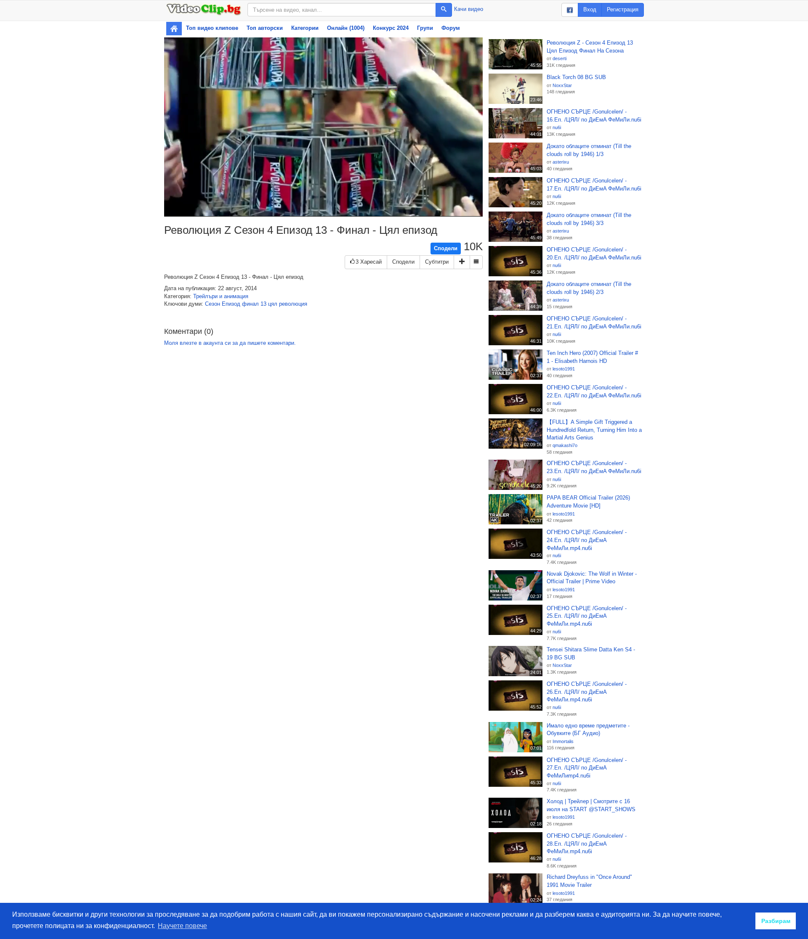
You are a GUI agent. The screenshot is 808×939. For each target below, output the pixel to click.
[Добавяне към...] (462, 262)
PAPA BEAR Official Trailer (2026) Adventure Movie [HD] (588, 502)
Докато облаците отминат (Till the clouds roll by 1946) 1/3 (589, 150)
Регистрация (622, 9)
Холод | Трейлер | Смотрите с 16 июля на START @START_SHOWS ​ (592, 805)
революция (293, 304)
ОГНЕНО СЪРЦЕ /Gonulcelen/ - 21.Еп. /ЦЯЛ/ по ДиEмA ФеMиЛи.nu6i (594, 322)
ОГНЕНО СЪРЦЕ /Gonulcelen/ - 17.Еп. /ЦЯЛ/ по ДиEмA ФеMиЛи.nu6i (594, 184)
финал (250, 304)
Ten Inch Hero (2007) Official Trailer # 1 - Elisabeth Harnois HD (592, 357)
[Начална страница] (174, 28)
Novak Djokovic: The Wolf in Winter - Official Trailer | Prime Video (592, 578)
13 (263, 304)
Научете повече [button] (182, 925)
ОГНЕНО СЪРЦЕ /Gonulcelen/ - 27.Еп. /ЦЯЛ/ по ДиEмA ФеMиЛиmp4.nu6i (587, 768)
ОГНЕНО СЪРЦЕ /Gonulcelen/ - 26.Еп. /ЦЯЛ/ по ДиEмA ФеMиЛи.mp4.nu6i (587, 692)
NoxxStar (562, 85)
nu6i (557, 127)
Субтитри (437, 262)
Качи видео (468, 9)
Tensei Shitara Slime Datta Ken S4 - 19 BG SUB (591, 653)
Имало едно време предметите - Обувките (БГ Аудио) (588, 729)
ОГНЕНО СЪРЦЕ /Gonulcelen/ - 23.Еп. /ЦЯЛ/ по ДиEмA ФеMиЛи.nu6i (594, 467)
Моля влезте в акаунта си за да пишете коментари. (230, 343)
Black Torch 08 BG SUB (576, 77)
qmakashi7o (565, 445)
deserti (559, 58)
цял (272, 304)
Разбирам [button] (775, 921)
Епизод (231, 304)
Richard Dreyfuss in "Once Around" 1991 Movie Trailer (589, 881)
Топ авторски (265, 28)
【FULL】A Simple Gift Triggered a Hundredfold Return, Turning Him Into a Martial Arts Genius (594, 430)
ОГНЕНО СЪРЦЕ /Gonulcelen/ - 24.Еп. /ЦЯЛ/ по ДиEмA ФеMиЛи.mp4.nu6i (587, 540)
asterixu (561, 161)
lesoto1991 (564, 368)
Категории (305, 28)
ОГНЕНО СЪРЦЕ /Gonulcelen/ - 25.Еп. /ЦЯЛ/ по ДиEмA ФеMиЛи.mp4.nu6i (587, 616)
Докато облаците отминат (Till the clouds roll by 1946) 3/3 (589, 219)
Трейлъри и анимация (220, 296)
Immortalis (563, 741)
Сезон (212, 304)
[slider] (313, 210)
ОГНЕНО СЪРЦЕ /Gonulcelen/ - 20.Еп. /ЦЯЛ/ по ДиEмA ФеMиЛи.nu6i (594, 253)
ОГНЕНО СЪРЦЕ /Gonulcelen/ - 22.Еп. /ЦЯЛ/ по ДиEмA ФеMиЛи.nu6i (594, 391)
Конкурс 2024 (391, 28)
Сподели (445, 248)
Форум (450, 28)
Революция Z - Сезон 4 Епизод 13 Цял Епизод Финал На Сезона (590, 47)
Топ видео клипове (212, 28)
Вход (589, 9)
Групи (425, 28)
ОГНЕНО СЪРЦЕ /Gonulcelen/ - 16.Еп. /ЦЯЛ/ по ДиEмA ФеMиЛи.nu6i (594, 115)
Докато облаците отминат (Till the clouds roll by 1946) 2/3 (589, 288)
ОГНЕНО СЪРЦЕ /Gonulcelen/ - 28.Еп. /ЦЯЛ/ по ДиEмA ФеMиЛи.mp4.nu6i (587, 843)
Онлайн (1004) (345, 28)
